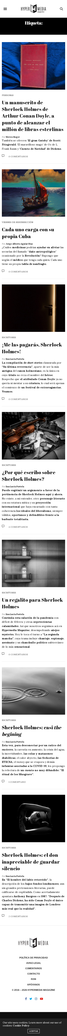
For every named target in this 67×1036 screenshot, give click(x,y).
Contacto (33, 974)
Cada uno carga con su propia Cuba (28, 232)
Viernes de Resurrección (17, 222)
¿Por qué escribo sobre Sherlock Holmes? (28, 475)
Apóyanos (33, 984)
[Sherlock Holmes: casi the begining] (33, 691)
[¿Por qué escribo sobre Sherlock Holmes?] (33, 435)
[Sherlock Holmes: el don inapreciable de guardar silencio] (33, 818)
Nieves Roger (13, 137)
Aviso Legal (33, 963)
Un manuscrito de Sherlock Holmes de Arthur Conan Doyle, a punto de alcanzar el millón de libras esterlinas (32, 116)
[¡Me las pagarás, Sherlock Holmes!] (33, 308)
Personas (8, 95)
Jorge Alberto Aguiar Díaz (19, 244)
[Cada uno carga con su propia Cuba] (33, 193)
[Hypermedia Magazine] (33, 9)
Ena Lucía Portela (15, 359)
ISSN (33, 979)
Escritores (9, 337)
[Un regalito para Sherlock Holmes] (33, 563)
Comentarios (33, 968)
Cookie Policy (21, 1025)
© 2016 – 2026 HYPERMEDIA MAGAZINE (33, 990)
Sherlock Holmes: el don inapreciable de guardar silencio (31, 862)
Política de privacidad (33, 957)
